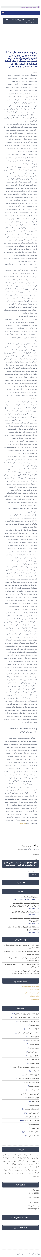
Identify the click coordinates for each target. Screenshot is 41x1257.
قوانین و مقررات (33, 1113)
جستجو (34, 875)
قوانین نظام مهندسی (32, 1109)
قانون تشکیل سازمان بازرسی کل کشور (26, 1067)
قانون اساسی (34, 1063)
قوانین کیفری (34, 1105)
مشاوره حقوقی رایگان (31, 1120)
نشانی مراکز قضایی (32, 1132)
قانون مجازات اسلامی (31, 1074)
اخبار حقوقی (35, 1025)
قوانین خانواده (34, 1090)
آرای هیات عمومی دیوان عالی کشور (27, 1013)
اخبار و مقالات (35, 999)
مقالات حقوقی (34, 1124)
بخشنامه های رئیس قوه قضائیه (28, 1032)
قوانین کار (35, 1101)
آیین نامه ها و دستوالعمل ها (29, 1021)
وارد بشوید (21, 849)
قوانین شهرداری (33, 1097)
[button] (3, 12)
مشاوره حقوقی (34, 996)
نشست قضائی (34, 1135)
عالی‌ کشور (23, 823)
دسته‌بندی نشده (33, 1040)
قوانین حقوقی (34, 1086)
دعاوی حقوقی (34, 1044)
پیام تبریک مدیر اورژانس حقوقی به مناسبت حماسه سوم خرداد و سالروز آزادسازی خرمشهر (21, 972)
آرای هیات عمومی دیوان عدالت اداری (26, 1017)
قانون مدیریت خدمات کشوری (29, 1078)
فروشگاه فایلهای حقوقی (32, 993)
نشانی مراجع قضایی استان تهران (29, 986)
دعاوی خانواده (34, 1048)
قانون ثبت (35, 1071)
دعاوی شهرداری (33, 1052)
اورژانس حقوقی (34, 989)
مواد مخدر (35, 1128)
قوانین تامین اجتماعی (31, 1082)
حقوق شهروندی (33, 1036)
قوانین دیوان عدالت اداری (30, 1093)
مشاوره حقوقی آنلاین (32, 1116)
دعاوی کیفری (34, 1055)
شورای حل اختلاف (33, 1059)
